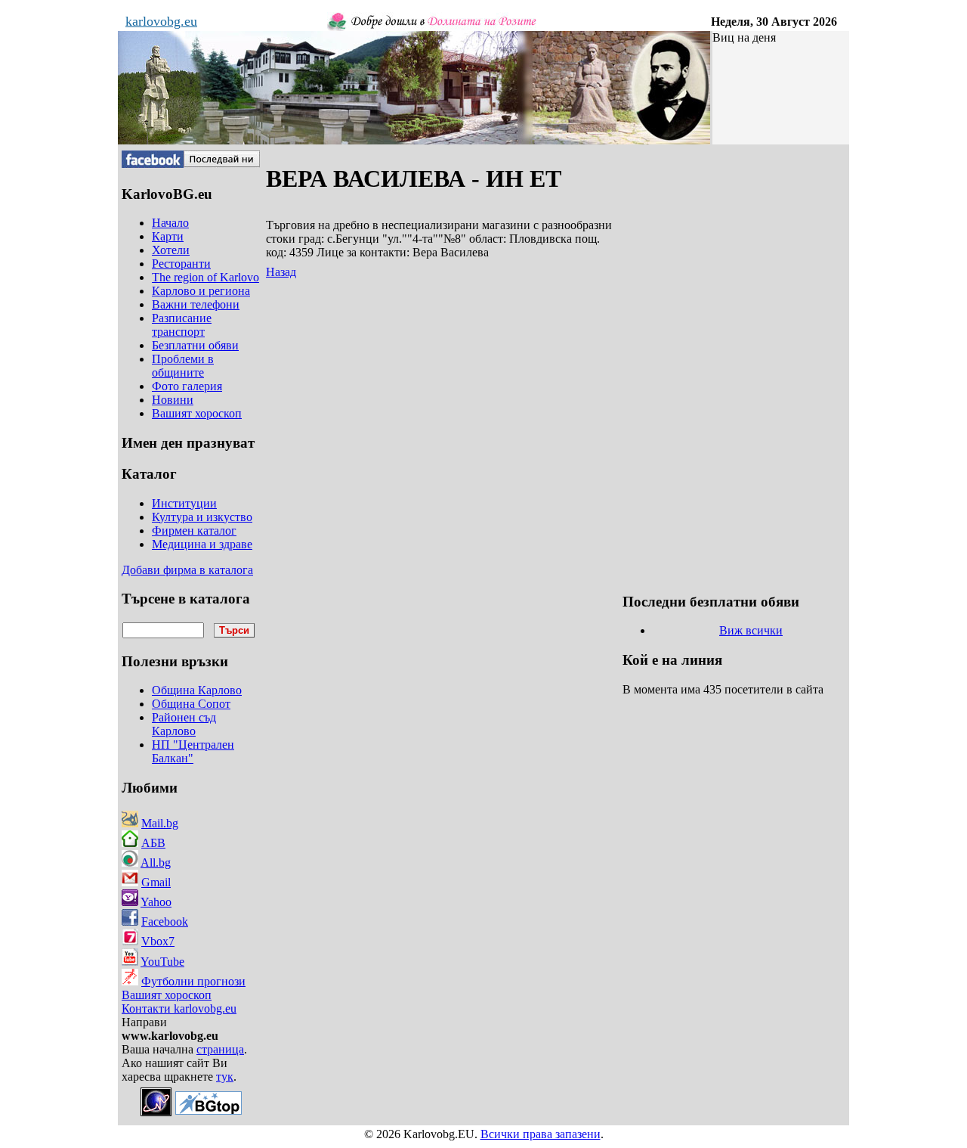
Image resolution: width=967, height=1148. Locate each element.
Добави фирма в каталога (187, 569)
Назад (281, 271)
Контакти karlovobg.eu (179, 1008)
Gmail (156, 882)
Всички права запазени (540, 1134)
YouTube (162, 961)
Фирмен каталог (194, 530)
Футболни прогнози (193, 981)
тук (224, 1076)
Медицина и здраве (202, 544)
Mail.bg (159, 823)
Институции (184, 503)
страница (220, 1049)
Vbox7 (158, 941)
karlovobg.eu (161, 21)
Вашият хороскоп (167, 994)
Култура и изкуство (202, 516)
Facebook (164, 921)
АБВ (153, 842)
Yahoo (156, 901)
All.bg (156, 862)
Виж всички (751, 630)
